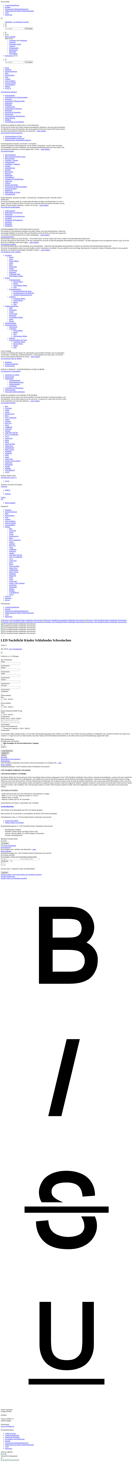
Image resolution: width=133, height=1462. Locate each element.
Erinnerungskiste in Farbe (13, 136)
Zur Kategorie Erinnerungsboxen (12, 133)
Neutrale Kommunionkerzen (22, 295)
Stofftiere (8, 120)
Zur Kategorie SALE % (9, 477)
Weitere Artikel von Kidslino (14, 822)
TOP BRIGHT (10, 470)
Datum (3, 668)
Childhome (8, 427)
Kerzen (7, 278)
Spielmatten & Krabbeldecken (15, 216)
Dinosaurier (13, 267)
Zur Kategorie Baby (7, 151)
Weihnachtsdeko (14, 384)
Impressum (8, 15)
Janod (7, 457)
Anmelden (12, 40)
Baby (7, 514)
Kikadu (7, 466)
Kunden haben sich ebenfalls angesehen (28, 874)
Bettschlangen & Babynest (13, 212)
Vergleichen (5, 753)
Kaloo (7, 440)
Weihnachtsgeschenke (16, 382)
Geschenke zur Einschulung (14, 388)
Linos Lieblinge (10, 521)
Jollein (7, 410)
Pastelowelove (9, 414)
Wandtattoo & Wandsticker (14, 220)
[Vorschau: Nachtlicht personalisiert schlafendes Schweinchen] (64, 620)
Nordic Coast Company (13, 461)
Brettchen (8, 598)
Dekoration (8, 214)
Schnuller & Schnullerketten (14, 179)
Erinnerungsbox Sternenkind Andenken (18, 140)
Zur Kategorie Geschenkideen (11, 371)
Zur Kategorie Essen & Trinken (11, 358)
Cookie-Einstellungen (12, 5)
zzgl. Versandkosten (15, 649)
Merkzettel (12, 52)
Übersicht (12, 42)
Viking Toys (9, 446)
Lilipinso (8, 421)
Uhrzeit (3, 679)
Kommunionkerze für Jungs (22, 291)
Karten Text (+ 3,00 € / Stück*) (11, 718)
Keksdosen (12, 386)
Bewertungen (15, 759)
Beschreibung (5, 759)
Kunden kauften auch (8, 874)
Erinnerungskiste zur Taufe (18, 340)
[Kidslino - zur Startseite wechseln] (17, 22)
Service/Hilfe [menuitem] (17, 8)
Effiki (7, 455)
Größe (3, 673)
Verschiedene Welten (16, 276)
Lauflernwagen (10, 107)
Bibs (6, 406)
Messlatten (8, 224)
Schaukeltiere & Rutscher (13, 109)
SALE (7, 481)
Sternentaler (9, 464)
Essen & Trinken (10, 523)
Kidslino (8, 468)
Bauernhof (12, 272)
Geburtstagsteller (10, 323)
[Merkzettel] (6, 33)
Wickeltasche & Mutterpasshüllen (16, 187)
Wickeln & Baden (11, 188)
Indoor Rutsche (10, 118)
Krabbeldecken (10, 168)
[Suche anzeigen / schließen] (6, 26)
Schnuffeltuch (9, 177)
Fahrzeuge (8, 99)
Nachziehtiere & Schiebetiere (14, 122)
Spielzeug (8, 510)
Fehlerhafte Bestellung (12, 1437)
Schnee (11, 268)
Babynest (8, 173)
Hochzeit (12, 338)
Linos (11, 259)
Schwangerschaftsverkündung (15, 392)
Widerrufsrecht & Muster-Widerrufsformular (19, 11)
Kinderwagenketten (11, 185)
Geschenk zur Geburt (12, 375)
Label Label (9, 459)
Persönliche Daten (15, 44)
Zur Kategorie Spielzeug (9, 92)
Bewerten (4, 757)
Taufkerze (12, 297)
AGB (7, 13)
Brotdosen (8, 362)
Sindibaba (8, 451)
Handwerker (9, 114)
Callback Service (10, 1433)
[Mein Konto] (7, 35)
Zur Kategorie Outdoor (8, 244)
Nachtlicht (8, 218)
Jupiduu (7, 431)
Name (3, 662)
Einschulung (13, 327)
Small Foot (8, 463)
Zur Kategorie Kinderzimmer (10, 207)
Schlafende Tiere (14, 274)
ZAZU (7, 472)
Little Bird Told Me (11, 433)
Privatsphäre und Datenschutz (15, 1439)
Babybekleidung (10, 155)
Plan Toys (8, 423)
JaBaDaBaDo (9, 448)
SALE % (8, 596)
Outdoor (7, 519)
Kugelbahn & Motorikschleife (15, 101)
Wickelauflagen (10, 194)
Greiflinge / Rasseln (11, 160)
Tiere (15, 287)
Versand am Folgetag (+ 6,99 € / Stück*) (16, 728)
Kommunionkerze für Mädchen (23, 293)
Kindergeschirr (10, 366)
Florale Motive (14, 261)
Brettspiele (8, 110)
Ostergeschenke (10, 390)
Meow (7, 442)
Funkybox (8, 429)
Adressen (12, 46)
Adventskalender (14, 380)
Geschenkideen (10, 525)
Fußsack (7, 183)
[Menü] (6, 24)
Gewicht (3, 685)
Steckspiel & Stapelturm (13, 112)
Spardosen (8, 222)
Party (6, 517)
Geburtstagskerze (14, 280)
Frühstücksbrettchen (11, 306)
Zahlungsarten (13, 48)
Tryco (7, 436)
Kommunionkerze (15, 289)
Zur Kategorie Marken (8, 403)
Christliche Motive (19, 298)
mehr (59, 763)
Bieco (7, 416)
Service (7, 600)
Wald (11, 265)
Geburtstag (12, 329)
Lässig (7, 412)
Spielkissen (8, 226)
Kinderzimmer (9, 515)
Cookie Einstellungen (12, 1435)
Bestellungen (13, 50)
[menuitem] (68, 5)
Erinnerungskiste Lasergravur (14, 138)
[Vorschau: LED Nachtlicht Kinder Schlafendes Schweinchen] (22, 620)
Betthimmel (9, 175)
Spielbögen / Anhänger (12, 164)
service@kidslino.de (7, 1426)
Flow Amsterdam (10, 418)
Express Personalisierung (9, 726)
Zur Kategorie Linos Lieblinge (11, 252)
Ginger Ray (9, 438)
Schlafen (8, 170)
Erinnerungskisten (11, 325)
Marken (7, 527)
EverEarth (8, 408)
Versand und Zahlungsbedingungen (16, 9)
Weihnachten (9, 378)
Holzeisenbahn (10, 95)
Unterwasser (13, 270)
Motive (15, 283)
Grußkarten (4, 691)
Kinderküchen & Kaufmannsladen (16, 97)
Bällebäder (8, 105)
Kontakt (7, 7)
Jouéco (7, 419)
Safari (11, 263)
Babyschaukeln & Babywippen (15, 157)
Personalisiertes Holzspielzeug (15, 116)
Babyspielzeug (10, 158)
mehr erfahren (41, 131)
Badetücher (8, 190)
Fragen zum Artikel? (11, 821)
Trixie (7, 425)
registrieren (23, 40)
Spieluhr (7, 166)
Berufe (11, 257)
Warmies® (8, 453)
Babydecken (9, 172)
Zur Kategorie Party (7, 237)
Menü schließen (10, 37)
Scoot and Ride (10, 444)
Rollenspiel (8, 103)
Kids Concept (9, 449)
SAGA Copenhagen (11, 434)
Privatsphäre (13, 53)
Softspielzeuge (10, 162)
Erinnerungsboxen (11, 512)
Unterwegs (8, 181)
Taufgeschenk (9, 377)
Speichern (5, 872)
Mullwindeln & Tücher (12, 192)
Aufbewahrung (10, 211)
